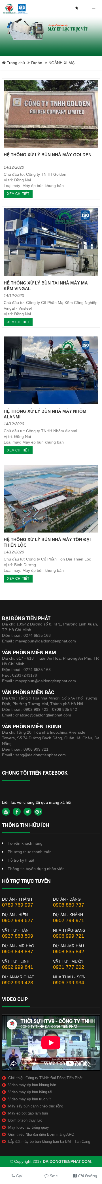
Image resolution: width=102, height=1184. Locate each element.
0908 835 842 (68, 951)
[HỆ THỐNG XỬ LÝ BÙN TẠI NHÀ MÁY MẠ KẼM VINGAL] (51, 242)
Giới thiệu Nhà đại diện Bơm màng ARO (41, 1134)
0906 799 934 (68, 982)
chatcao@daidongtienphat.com (43, 715)
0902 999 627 (17, 920)
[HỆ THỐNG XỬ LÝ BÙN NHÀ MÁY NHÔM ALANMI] (51, 370)
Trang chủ (15, 62)
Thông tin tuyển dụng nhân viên (36, 868)
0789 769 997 (17, 905)
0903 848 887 (17, 951)
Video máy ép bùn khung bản (32, 1085)
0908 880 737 (68, 905)
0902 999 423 (17, 982)
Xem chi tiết (18, 194)
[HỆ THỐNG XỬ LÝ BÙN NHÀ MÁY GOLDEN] (51, 114)
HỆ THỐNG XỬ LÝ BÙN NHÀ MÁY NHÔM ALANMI (45, 414)
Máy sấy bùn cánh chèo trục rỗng (35, 1106)
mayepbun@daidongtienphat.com (45, 641)
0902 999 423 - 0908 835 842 (50, 709)
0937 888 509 (17, 936)
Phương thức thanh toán (30, 852)
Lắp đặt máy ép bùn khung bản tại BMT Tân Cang (49, 1141)
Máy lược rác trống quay (28, 1127)
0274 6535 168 (37, 635)
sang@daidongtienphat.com (40, 755)
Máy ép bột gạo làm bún (28, 1113)
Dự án (36, 62)
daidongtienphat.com (67, 1161)
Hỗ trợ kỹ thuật (21, 860)
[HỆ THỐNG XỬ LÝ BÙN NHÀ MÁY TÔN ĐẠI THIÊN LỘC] (51, 499)
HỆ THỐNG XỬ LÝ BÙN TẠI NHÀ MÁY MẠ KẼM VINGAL (46, 286)
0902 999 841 (17, 967)
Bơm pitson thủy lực (25, 1120)
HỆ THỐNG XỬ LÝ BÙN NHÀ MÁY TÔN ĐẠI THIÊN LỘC (47, 542)
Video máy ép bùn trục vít (29, 1099)
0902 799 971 (68, 920)
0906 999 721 (36, 749)
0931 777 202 (68, 967)
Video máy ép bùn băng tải (30, 1092)
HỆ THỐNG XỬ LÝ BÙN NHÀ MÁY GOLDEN (48, 154)
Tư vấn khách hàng (25, 843)
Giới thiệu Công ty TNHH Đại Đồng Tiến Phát (45, 1078)
